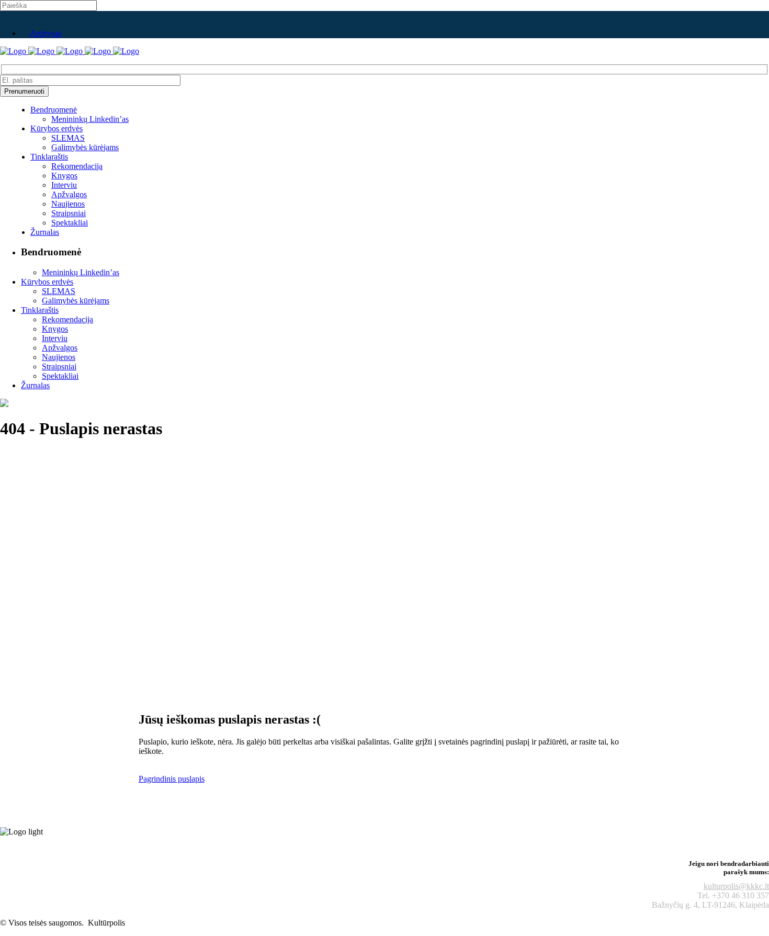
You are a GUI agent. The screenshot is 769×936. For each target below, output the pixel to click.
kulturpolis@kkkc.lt (736, 886)
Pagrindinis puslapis (172, 778)
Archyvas (46, 33)
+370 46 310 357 (740, 895)
